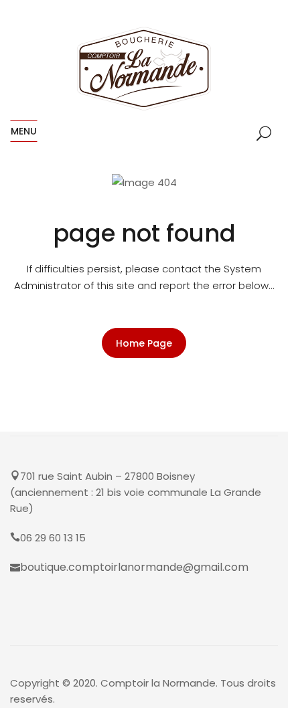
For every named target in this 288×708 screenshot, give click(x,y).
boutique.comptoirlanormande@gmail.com (134, 567)
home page (144, 343)
